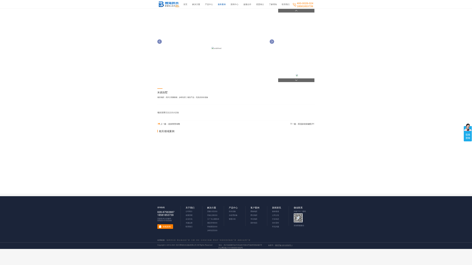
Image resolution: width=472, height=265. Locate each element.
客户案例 (255, 207)
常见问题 (275, 226)
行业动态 (275, 219)
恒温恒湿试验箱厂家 (228, 240)
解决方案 (196, 4)
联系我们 (286, 4)
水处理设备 (233, 215)
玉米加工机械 (206, 240)
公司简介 (189, 211)
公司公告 (275, 215)
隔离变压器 (171, 240)
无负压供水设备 (172, 112)
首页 (185, 4)
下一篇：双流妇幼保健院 (301, 124)
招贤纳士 (260, 4)
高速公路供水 (212, 215)
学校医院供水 (212, 226)
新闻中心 (234, 4)
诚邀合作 (247, 4)
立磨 (193, 240)
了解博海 (273, 4)
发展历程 (189, 215)
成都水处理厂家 (243, 240)
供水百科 (275, 222)
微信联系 (298, 207)
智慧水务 (232, 219)
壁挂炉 (215, 240)
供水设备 (232, 211)
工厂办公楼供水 (213, 219)
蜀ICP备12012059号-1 (284, 245)
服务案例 (222, 4)
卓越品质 (189, 222)
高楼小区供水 (212, 211)
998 (197, 240)
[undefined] (216, 48)
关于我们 (190, 207)
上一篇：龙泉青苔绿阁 (170, 124)
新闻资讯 (276, 207)
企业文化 (189, 219)
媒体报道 (275, 211)
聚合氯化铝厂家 (183, 240)
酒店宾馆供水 (212, 222)
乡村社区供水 (212, 230)
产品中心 (209, 4)
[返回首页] (169, 4)
